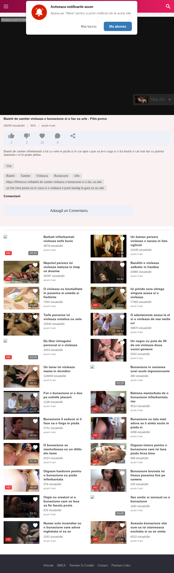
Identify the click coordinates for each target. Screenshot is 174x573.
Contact (103, 565)
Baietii (10, 175)
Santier (25, 175)
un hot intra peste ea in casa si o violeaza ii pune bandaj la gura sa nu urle (55, 188)
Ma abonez (117, 26)
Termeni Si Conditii (81, 565)
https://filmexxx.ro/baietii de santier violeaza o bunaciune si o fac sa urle (54, 182)
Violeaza (42, 175)
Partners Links (120, 565)
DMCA (61, 565)
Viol (8, 166)
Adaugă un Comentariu (69, 211)
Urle (77, 175)
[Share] (73, 136)
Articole (48, 565)
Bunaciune (61, 175)
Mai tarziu (89, 26)
